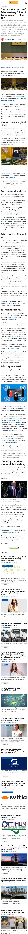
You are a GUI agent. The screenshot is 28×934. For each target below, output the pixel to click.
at (3, 695)
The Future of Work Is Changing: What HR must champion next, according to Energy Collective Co (13, 558)
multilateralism (11, 177)
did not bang (13, 214)
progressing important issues (15, 336)
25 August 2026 (14, 596)
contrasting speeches (17, 135)
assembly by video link (14, 106)
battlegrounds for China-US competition (15, 408)
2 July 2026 (14, 692)
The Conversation (10, 39)
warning (17, 112)
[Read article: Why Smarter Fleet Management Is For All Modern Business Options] (14, 635)
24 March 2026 (14, 914)
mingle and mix (21, 96)
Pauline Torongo (6, 562)
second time (20, 424)
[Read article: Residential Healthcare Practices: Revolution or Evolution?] (14, 827)
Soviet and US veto (19, 296)
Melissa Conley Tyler (7, 68)
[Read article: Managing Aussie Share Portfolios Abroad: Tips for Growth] (14, 700)
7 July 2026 (13, 661)
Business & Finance (7, 565)
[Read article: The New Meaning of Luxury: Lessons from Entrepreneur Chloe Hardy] (14, 730)
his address (4, 140)
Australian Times (6, 661)
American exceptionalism (10, 430)
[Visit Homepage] (13, 2)
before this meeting (18, 379)
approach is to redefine (15, 438)
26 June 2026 (13, 754)
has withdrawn (17, 418)
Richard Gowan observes (14, 450)
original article (14, 540)
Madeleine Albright (9, 303)
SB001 (6, 543)
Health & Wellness (7, 854)
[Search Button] (26, 2)
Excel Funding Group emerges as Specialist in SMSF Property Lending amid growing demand (12, 751)
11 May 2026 (13, 819)
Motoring (5, 630)
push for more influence (7, 442)
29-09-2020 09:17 (21, 39)
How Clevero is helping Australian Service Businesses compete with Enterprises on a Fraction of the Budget (14, 880)
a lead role (10, 346)
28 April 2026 (14, 851)
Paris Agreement (15, 422)
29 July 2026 (14, 627)
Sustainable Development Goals (10, 348)
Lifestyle (4, 600)
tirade (7, 202)
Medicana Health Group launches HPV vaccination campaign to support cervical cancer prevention (14, 847)
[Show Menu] (2, 2)
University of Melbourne (19, 68)
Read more (6, 584)
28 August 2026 (14, 562)
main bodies (23, 250)
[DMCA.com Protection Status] (14, 548)
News (6, 6)
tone (7, 175)
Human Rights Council (9, 420)
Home (2, 6)
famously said (13, 319)
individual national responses (16, 354)
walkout (16, 223)
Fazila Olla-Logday (6, 627)
